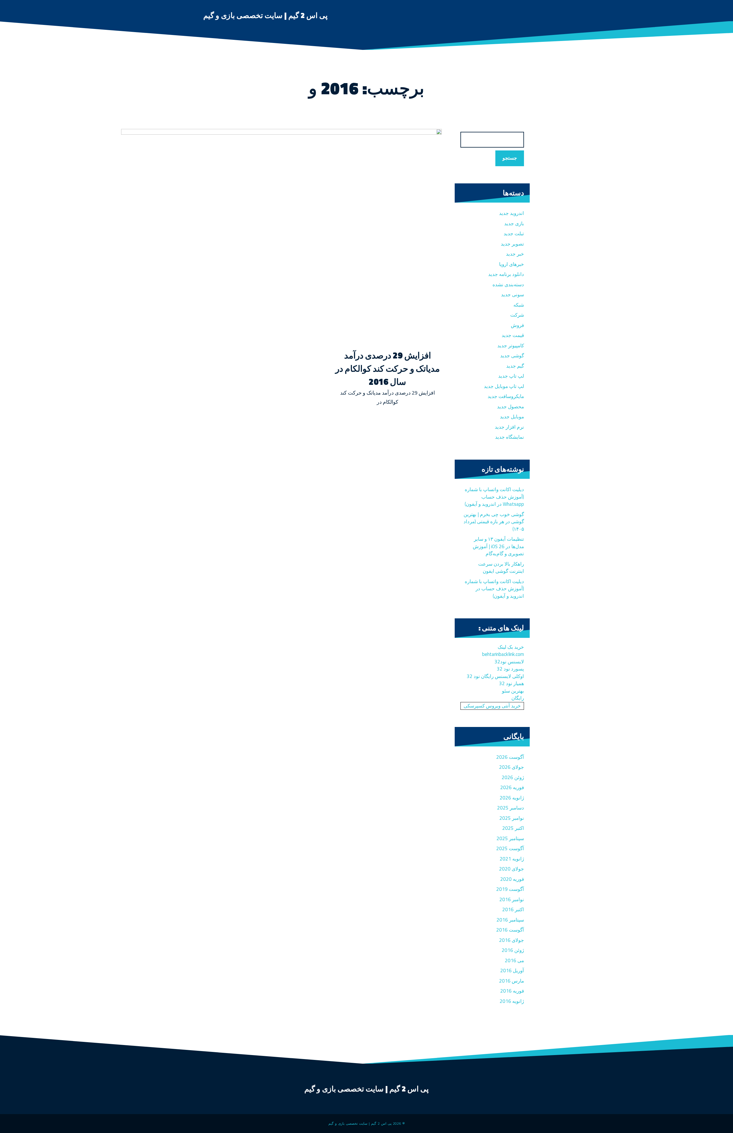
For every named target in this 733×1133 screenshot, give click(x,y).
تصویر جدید (512, 244)
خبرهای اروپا (511, 264)
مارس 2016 (511, 981)
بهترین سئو (513, 691)
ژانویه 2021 (512, 859)
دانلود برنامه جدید (506, 274)
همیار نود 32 (511, 683)
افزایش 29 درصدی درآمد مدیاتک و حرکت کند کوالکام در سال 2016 (387, 368)
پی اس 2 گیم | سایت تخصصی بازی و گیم (265, 15)
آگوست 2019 (510, 889)
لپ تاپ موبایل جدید (504, 386)
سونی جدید (512, 294)
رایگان (517, 698)
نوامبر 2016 (511, 899)
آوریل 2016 (512, 970)
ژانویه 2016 (512, 1001)
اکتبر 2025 (513, 828)
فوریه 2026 (512, 787)
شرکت (517, 315)
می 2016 (514, 960)
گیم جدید (515, 366)
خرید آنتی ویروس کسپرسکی (492, 705)
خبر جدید (515, 254)
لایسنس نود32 (509, 661)
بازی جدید (514, 223)
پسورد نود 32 (510, 669)
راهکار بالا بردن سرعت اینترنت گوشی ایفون (501, 567)
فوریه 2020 (512, 879)
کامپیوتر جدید (510, 345)
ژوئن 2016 (513, 950)
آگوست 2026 (510, 757)
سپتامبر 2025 (510, 838)
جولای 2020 (511, 869)
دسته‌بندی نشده (508, 284)
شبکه (518, 305)
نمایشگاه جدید (509, 437)
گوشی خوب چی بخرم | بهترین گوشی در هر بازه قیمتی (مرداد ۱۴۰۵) (494, 522)
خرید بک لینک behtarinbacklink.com (503, 650)
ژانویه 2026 (512, 797)
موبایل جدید (512, 416)
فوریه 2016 (512, 991)
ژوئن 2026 (513, 777)
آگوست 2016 (510, 930)
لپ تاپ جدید (511, 376)
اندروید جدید (511, 213)
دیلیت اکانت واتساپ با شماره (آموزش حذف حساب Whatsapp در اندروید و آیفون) (494, 497)
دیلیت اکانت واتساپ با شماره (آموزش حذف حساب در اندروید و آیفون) (494, 589)
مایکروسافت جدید (506, 396)
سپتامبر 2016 (510, 920)
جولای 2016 (511, 940)
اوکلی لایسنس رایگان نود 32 (495, 676)
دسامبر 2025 (510, 807)
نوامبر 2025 (511, 818)
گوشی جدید (512, 355)
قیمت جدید (513, 335)
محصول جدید (510, 406)
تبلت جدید (514, 233)
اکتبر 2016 (513, 909)
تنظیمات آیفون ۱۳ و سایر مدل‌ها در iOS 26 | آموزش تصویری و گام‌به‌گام (498, 546)
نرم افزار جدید (509, 427)
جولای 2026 (511, 767)
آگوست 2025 (510, 848)
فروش (517, 325)
